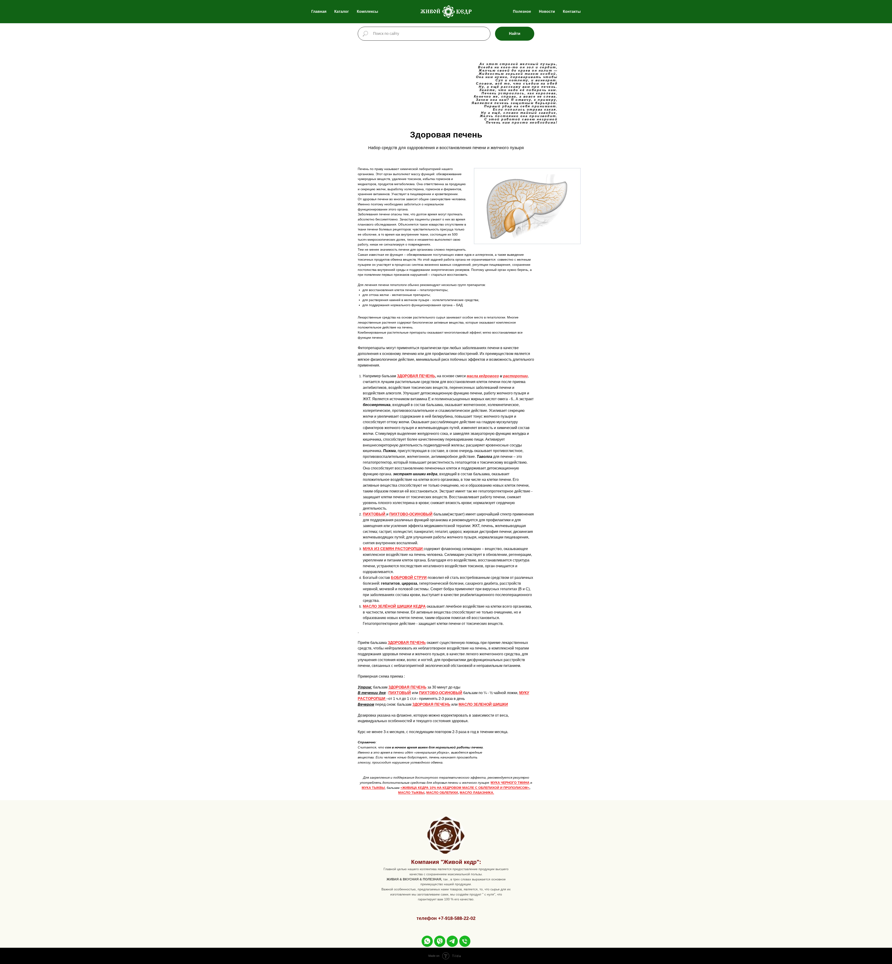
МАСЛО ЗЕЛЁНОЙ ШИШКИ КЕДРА (394, 606)
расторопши (515, 376)
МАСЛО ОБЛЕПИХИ (442, 792)
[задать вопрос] (427, 941)
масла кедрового (483, 376)
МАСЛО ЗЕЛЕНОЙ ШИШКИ (483, 704)
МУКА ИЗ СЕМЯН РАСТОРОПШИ (393, 549)
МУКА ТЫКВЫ (373, 788)
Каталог (341, 11)
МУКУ (524, 693)
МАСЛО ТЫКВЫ (411, 792)
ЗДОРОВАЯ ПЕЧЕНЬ (416, 376)
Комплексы (367, 11)
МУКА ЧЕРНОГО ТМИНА (510, 782)
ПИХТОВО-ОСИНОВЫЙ (411, 514)
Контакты (572, 11)
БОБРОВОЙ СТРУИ (409, 578)
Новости (547, 11)
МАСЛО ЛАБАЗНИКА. (477, 792)
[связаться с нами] (464, 941)
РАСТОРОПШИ (372, 699)
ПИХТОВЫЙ (374, 514)
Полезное (522, 11)
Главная (318, 11)
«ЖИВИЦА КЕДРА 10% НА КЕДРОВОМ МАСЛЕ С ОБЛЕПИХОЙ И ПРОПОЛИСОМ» (464, 788)
